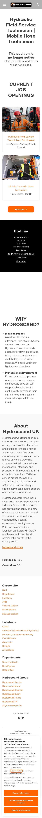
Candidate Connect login (21, 734)
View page (21, 261)
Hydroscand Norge (11, 686)
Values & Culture (10, 605)
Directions (21, 250)
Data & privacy (9, 609)
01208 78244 (21, 257)
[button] (37, 4)
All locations (8, 650)
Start (4, 590)
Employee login (21, 731)
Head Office (8, 670)
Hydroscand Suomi (11, 694)
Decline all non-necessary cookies (21, 801)
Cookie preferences (21, 810)
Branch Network (9, 662)
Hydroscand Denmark (12, 690)
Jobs (4, 601)
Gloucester (7, 642)
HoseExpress (8, 666)
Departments (8, 594)
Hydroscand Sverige (12, 682)
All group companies (12, 705)
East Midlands (9, 638)
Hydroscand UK (9, 701)
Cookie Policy (16, 771)
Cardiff (5, 626)
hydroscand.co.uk (12, 547)
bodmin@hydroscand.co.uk (21, 254)
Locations (7, 598)
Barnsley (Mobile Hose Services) (17, 634)
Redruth (6, 646)
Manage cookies (10, 614)
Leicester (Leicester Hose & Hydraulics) (20, 630)
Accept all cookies (21, 793)
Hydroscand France (11, 697)
